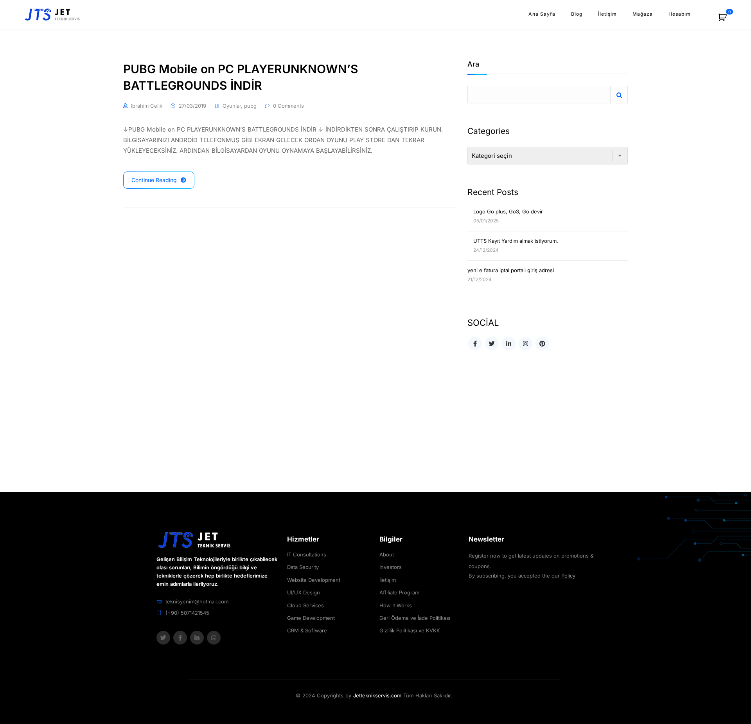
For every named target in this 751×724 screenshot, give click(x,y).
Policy (568, 575)
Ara (473, 64)
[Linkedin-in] (197, 638)
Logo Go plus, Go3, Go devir (508, 211)
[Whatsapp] (214, 638)
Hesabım (679, 14)
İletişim (607, 14)
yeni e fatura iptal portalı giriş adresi (510, 270)
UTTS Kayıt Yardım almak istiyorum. (515, 241)
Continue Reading (154, 180)
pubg (250, 106)
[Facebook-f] (180, 638)
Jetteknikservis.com (377, 695)
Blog (576, 14)
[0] (726, 20)
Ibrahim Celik (146, 106)
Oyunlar (232, 106)
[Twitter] (163, 638)
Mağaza (642, 14)
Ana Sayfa (541, 14)
